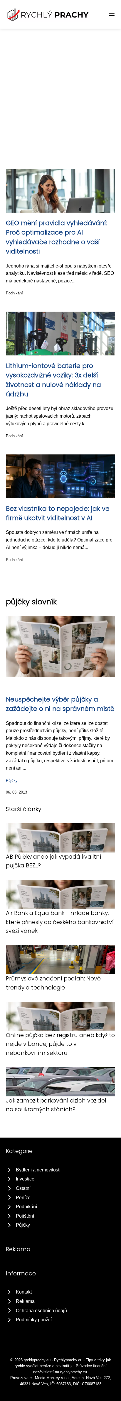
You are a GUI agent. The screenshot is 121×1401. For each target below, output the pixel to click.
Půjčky (12, 780)
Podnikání (14, 293)
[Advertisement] (60, 92)
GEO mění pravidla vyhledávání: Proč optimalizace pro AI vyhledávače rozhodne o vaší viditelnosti (56, 237)
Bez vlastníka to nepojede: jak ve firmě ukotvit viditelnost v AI (58, 513)
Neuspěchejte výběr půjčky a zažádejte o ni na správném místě (60, 704)
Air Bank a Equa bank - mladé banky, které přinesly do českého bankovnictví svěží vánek (60, 922)
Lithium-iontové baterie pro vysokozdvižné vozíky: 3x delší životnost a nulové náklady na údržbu (53, 380)
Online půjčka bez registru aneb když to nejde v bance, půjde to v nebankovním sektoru (60, 1044)
